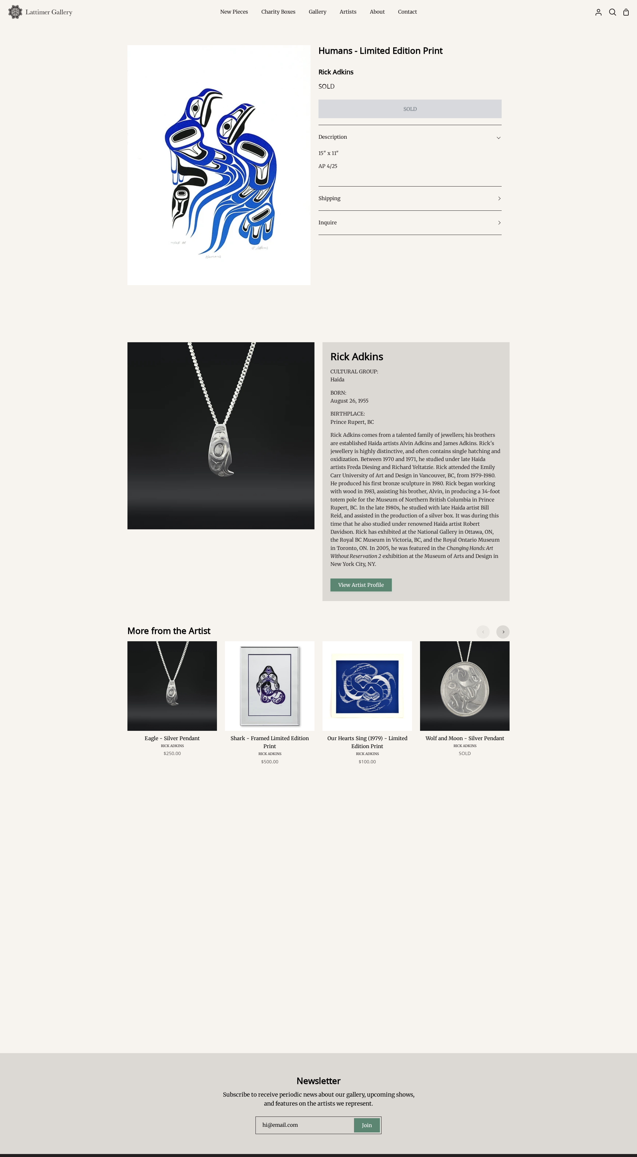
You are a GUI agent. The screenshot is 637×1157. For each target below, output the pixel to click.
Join (367, 1125)
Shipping (329, 198)
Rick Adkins (336, 71)
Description (332, 137)
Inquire (327, 222)
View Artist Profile (361, 585)
